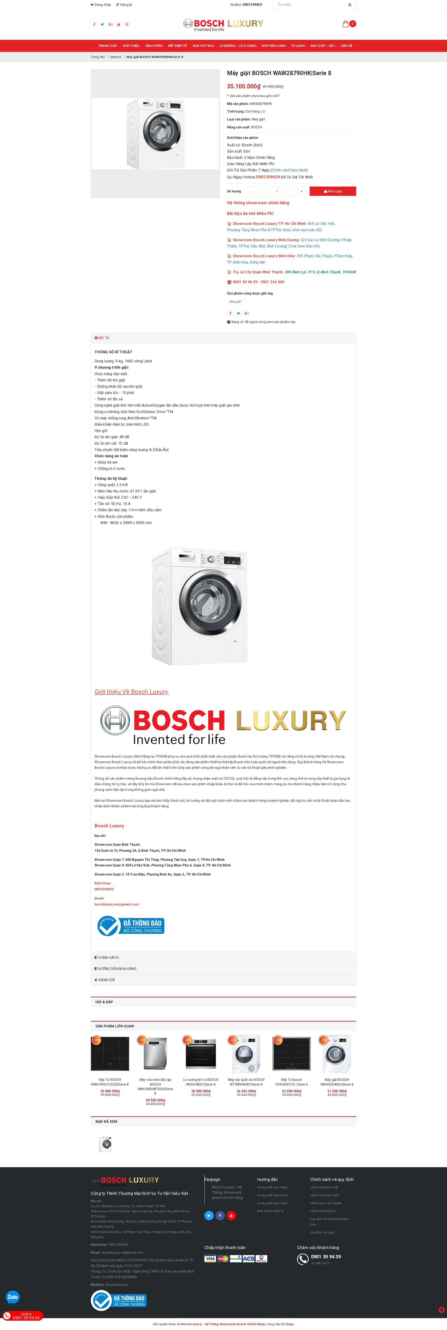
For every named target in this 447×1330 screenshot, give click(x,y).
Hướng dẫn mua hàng (272, 1187)
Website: (98, 1285)
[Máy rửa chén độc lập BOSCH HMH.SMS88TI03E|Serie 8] (155, 1054)
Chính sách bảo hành (289, 170)
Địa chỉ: (100, 836)
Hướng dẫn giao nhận (272, 1203)
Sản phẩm (153, 45)
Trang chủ (107, 45)
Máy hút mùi (203, 45)
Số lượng (234, 191)
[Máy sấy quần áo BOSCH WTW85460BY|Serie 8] (246, 1054)
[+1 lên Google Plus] (246, 313)
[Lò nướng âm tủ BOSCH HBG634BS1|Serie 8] (201, 1054)
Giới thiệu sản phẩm (242, 138)
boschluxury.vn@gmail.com (122, 1252)
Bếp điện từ (177, 45)
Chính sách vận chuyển (326, 1203)
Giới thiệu (131, 45)
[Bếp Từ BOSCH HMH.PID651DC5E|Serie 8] (110, 1054)
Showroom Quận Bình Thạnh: (118, 844)
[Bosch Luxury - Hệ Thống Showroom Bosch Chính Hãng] (223, 24)
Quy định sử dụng (322, 1232)
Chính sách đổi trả (322, 1211)
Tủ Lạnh (298, 45)
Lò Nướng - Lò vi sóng (238, 45)
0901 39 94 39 (326, 1257)
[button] (223, 338)
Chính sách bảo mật (324, 1187)
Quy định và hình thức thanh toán (329, 1221)
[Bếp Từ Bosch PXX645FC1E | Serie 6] (291, 1054)
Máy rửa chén (273, 45)
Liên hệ (346, 45)
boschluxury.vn (117, 1285)
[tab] (223, 338)
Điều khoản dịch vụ (270, 1211)
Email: (100, 898)
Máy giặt (235, 301)
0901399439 (118, 1244)
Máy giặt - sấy (323, 45)
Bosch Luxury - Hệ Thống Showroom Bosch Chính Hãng (227, 1192)
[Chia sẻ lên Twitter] (238, 313)
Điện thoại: (103, 883)
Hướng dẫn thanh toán (272, 1195)
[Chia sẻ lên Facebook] (230, 313)
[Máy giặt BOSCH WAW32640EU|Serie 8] (337, 1054)
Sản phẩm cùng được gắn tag (250, 293)
